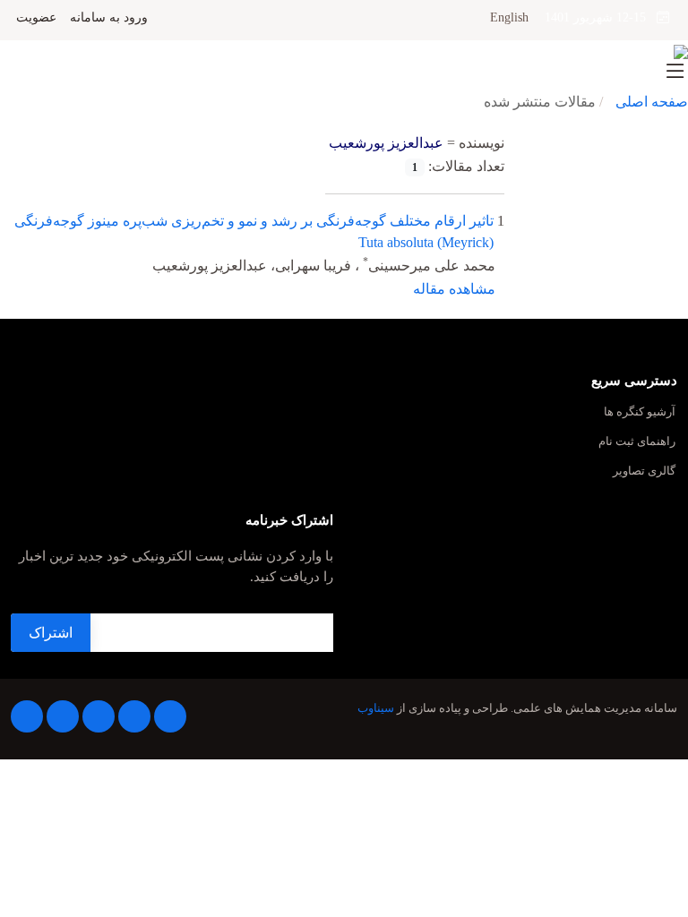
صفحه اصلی (651, 101)
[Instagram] (63, 716)
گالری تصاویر (644, 471)
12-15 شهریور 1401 (601, 17)
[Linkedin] (98, 716)
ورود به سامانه (109, 17)
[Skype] (27, 716)
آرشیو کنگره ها (639, 412)
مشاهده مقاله (454, 288)
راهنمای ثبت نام (636, 442)
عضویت (36, 17)
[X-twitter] (134, 716)
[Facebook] (170, 716)
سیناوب (375, 708)
